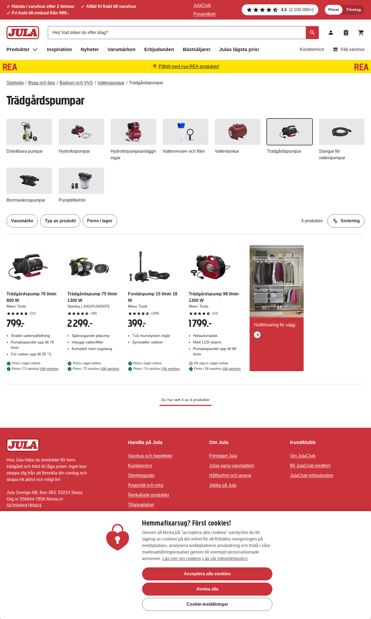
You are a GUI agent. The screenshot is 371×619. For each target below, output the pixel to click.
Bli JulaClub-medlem (310, 465)
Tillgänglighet (141, 504)
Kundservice (312, 49)
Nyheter (90, 49)
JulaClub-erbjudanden (311, 475)
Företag (354, 9)
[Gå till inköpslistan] (346, 32)
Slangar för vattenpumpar (332, 154)
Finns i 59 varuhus (217, 369)
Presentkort (204, 14)
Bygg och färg (41, 82)
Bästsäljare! (196, 49)
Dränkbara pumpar (25, 151)
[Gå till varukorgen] (361, 32)
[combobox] (183, 32)
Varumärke (22, 220)
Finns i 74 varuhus (156, 369)
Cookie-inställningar (207, 604)
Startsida (15, 82)
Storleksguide (141, 475)
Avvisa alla (207, 589)
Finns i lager (99, 220)
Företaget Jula (223, 456)
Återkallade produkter (148, 495)
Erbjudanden (159, 49)
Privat (333, 9)
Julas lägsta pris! (239, 49)
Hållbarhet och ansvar (230, 475)
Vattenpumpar (111, 82)
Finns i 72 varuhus (96, 369)
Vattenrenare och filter (184, 151)
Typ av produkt (60, 220)
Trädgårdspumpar (146, 82)
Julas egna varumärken (231, 465)
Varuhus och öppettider (150, 456)
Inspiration (59, 49)
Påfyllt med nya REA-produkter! (189, 66)
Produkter (18, 49)
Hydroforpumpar (74, 151)
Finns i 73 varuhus (35, 369)
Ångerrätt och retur (146, 485)
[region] (185, 565)
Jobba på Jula (222, 485)
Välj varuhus (352, 49)
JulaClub (202, 5)
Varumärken (122, 49)
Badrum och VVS (76, 82)
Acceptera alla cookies (207, 573)
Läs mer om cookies (181, 558)
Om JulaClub (302, 456)
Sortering (350, 220)
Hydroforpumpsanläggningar (133, 154)
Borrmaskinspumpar (26, 200)
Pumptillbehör (72, 200)
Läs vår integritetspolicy (225, 558)
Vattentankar (227, 151)
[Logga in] (330, 32)
